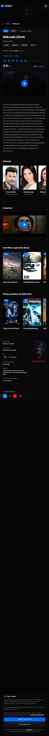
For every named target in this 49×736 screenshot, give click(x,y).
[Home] (2, 24)
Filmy (8, 24)
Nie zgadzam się (24, 724)
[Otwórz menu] (46, 6)
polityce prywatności (37, 714)
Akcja (6, 45)
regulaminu (29, 729)
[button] (24, 83)
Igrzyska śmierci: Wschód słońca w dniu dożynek (12, 282)
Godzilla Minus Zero (31, 282)
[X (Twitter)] (10, 396)
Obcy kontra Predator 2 (12, 328)
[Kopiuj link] (20, 396)
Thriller (24, 45)
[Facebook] (5, 396)
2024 (13, 31)
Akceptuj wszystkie (24, 719)
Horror (15, 45)
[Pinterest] (15, 396)
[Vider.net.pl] (8, 6)
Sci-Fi (33, 45)
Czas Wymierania (30, 328)
